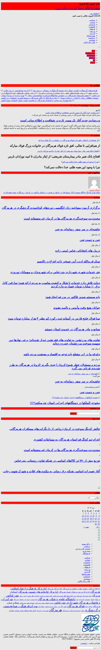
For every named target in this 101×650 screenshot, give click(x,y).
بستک (21, 596)
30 (96, 524)
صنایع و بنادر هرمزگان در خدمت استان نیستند (72, 329)
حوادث (92, 22)
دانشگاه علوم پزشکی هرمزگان (56, 599)
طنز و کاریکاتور (89, 42)
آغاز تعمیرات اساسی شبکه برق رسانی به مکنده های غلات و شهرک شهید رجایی (51, 471)
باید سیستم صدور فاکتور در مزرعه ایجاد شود (72, 297)
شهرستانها (91, 36)
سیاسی (92, 20)
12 (88, 516)
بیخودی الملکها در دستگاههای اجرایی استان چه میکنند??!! (65, 403)
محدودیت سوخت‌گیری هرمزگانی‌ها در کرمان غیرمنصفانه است (62, 218)
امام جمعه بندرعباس (46, 596)
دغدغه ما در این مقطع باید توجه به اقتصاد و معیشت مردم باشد (62, 354)
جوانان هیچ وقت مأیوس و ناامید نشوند (76, 307)
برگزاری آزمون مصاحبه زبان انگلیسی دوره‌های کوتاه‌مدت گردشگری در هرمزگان (51, 207)
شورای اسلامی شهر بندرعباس (44, 603)
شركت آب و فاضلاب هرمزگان (21, 599)
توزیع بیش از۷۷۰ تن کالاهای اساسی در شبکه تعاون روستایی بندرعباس (57, 460)
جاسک (93, 599)
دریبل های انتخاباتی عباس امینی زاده (77, 250)
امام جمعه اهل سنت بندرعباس (63, 596)
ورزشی (92, 31)
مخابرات (41, 606)
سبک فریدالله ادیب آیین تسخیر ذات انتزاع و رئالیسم (68, 261)
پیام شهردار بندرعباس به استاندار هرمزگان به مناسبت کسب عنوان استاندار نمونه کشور (36, 100)
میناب (82, 611)
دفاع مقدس (33, 599)
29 (99, 524)
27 (85, 521)
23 (96, 521)
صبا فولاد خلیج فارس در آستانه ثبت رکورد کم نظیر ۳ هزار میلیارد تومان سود (54, 318)
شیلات (16, 602)
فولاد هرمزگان (75, 606)
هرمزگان (55, 610)
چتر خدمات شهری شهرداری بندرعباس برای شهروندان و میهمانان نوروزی (55, 272)
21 (83, 519)
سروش (92, 58)
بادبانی (25, 596)
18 (91, 519)
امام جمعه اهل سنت (79, 596)
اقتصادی (92, 27)
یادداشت (91, 38)
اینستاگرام (91, 56)
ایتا (94, 60)
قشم (65, 606)
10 (93, 516)
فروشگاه (86, 553)
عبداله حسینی (94, 190)
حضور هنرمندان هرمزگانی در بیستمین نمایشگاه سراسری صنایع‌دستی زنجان (58, 95)
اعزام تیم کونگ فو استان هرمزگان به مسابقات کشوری (67, 439)
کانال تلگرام (90, 53)
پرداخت (87, 546)
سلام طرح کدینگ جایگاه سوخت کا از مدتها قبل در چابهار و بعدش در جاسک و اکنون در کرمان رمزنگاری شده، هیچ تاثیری (51, 192)
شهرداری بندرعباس (66, 602)
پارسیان (38, 611)
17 (93, 519)
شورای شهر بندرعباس (26, 603)
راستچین (83, 643)
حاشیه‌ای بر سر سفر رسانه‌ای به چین (77, 229)
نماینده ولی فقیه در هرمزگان (71, 611)
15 (99, 519)
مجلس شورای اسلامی (51, 606)
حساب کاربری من (82, 549)
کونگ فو (11, 611)
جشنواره (87, 599)
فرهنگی (92, 29)
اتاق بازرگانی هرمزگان (54, 589)
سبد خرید (86, 551)
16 (96, 519)
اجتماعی (91, 25)
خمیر (77, 599)
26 (88, 521)
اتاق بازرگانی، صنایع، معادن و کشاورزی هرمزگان (80, 589)
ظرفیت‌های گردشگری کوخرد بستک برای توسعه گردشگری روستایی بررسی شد (65, 90)
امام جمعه (88, 596)
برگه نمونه (86, 544)
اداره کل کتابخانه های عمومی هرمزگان (38, 591)
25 (91, 521)
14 (83, 516)
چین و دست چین (90, 240)
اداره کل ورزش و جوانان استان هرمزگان (74, 592)
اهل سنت (30, 596)
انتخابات (36, 596)
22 (99, 521)
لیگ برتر (60, 606)
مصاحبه (92, 40)
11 (91, 516)
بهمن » (86, 527)
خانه (93, 51)
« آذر (98, 527)
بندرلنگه (97, 599)
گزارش (92, 33)
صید (86, 606)
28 (83, 521)
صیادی (90, 606)
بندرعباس (12, 595)
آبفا (99, 589)
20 (85, 519)
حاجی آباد (81, 599)
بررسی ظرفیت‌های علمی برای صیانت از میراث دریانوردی (61, 93)
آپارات (92, 63)
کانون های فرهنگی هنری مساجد (25, 611)
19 (88, 519)
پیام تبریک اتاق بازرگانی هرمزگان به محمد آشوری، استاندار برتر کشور (29, 98)
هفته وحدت (45, 610)
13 (85, 516)
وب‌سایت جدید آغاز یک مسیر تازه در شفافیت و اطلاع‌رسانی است (60, 120)
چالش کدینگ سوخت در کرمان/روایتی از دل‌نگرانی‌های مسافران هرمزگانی (54, 428)
